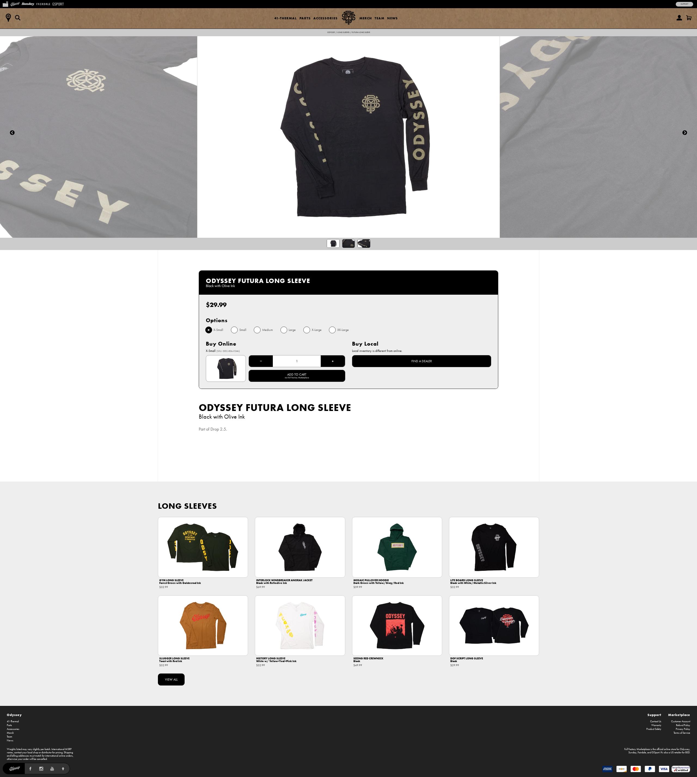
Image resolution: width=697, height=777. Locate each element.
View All (171, 679)
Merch (365, 18)
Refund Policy (683, 725)
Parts (305, 18)
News (392, 18)
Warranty (656, 725)
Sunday (632, 752)
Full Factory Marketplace (637, 749)
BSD (687, 752)
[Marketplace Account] (679, 18)
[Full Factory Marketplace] (5, 3)
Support (684, 4)
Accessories (325, 18)
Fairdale (642, 752)
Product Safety (653, 729)
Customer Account (680, 721)
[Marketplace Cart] (688, 18)
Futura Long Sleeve (361, 32)
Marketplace (679, 715)
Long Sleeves (343, 32)
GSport (655, 752)
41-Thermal (285, 18)
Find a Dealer (421, 361)
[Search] (17, 18)
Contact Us (655, 721)
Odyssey (331, 32)
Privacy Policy (683, 729)
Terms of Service (682, 733)
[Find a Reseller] (8, 18)
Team (379, 18)
